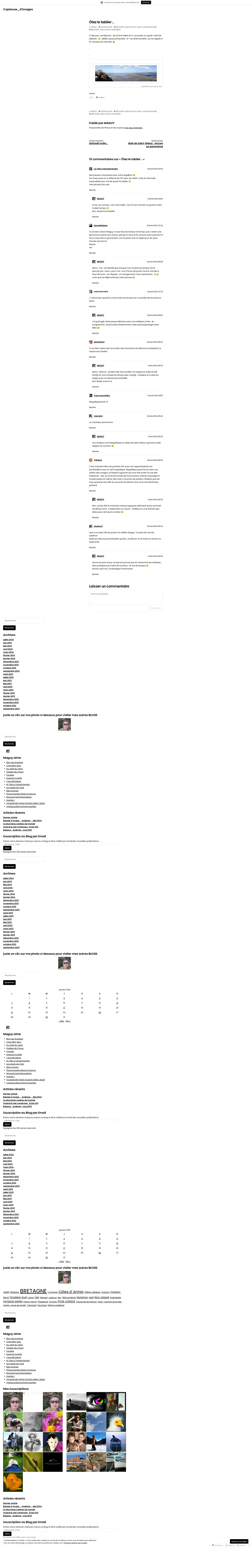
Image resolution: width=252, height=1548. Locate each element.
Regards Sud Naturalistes (19, 797)
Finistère (105, 1292)
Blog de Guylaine (14, 762)
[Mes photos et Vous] (116, 1462)
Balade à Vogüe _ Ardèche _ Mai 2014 (22, 820)
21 (12, 1012)
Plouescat (43, 1301)
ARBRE (6, 1292)
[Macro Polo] (33, 1462)
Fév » (68, 1021)
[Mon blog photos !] (53, 1422)
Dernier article (10, 817)
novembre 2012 (11, 702)
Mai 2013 (7, 683)
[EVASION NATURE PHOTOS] (96, 1402)
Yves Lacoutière (102, 395)
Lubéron (53, 1297)
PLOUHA (53, 1301)
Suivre (7, 848)
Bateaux (14, 1292)
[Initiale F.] (53, 1442)
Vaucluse (42, 1305)
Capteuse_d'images (18, 9)
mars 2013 (8, 690)
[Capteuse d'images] (13, 1402)
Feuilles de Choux (15, 772)
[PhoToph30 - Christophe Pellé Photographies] (13, 1442)
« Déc (61, 1021)
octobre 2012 (9, 705)
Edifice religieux (92, 1292)
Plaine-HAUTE (30, 1301)
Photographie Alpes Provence (21, 794)
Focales (10, 775)
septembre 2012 (11, 708)
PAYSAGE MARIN (12, 1301)
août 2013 (8, 674)
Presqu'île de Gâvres (86, 1301)
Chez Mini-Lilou (13, 765)
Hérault (44, 1297)
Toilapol (98, 460)
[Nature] (96, 1422)
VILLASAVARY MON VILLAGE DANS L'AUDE (25, 803)
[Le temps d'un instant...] (33, 1422)
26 (100, 1012)
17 (64, 1007)
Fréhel (30, 1297)
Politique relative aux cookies (75, 1543)
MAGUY (94, 27)
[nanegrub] (13, 1482)
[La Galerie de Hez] (53, 1462)
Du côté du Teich (14, 768)
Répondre (92, 190)
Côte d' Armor (105, 29)
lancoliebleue (100, 225)
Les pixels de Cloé (15, 787)
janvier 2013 (9, 696)
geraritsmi (99, 342)
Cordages (53, 1292)
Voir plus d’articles (133, 127)
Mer (59, 1297)
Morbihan (82, 1297)
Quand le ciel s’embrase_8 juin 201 (20, 827)
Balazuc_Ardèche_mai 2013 (17, 830)
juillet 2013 (8, 677)
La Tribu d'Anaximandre (106, 168)
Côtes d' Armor (130, 27)
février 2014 (9, 655)
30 (46, 1017)
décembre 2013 (11, 661)
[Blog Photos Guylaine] (76, 1422)
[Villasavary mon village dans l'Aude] (76, 1462)
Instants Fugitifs (14, 778)
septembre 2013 (11, 671)
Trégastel (31, 1305)
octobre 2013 (9, 668)
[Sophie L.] (13, 1422)
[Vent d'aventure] (96, 1442)
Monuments (69, 1297)
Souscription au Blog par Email (24, 836)
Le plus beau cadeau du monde (19, 823)
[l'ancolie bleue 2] (76, 1402)
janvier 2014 (9, 658)
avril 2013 (7, 686)
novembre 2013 (11, 664)
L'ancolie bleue (13, 781)
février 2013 (9, 693)
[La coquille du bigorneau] (76, 1442)
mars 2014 (8, 652)
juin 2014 (7, 642)
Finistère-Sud (18, 1297)
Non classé (101, 1297)
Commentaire (155, 608)
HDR (37, 1297)
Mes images (12, 790)
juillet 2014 (8, 639)
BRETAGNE (120, 27)
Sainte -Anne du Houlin (14, 1305)
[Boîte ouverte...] (13, 1462)
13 (117, 1003)
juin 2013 (7, 680)
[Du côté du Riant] (116, 1442)
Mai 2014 (7, 646)
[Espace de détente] (33, 1442)
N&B (91, 1297)
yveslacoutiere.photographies (21, 806)
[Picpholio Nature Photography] (33, 1402)
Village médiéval (56, 1305)
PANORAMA (116, 29)
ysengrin (98, 416)
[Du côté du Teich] (116, 1402)
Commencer (146, 2)
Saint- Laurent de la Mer (147, 27)
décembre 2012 (11, 699)
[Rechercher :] (23, 620)
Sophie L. (10, 800)
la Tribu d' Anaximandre (18, 784)
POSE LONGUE (66, 1301)
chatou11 (98, 526)
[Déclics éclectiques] (116, 1422)
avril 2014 (8, 649)
